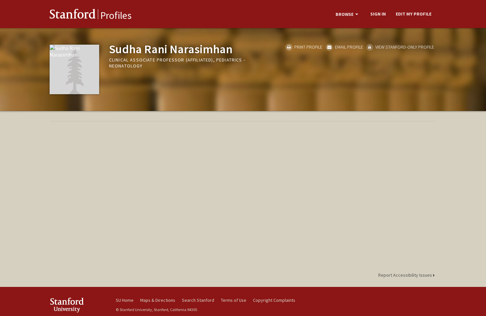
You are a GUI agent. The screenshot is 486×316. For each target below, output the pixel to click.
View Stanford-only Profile (404, 47)
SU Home (125, 300)
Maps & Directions (157, 300)
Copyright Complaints (274, 300)
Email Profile (348, 47)
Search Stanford (198, 300)
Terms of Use (233, 300)
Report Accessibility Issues (405, 275)
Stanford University (78, 305)
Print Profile (307, 47)
